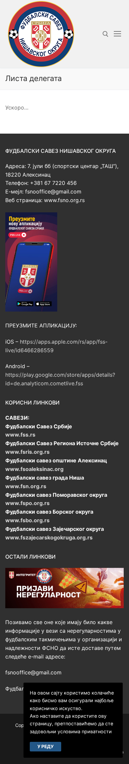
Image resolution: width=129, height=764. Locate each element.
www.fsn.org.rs (25, 486)
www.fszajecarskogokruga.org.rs (49, 537)
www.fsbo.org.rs (27, 520)
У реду (45, 746)
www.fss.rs (20, 434)
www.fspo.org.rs (27, 503)
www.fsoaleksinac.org (34, 469)
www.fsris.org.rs (27, 451)
